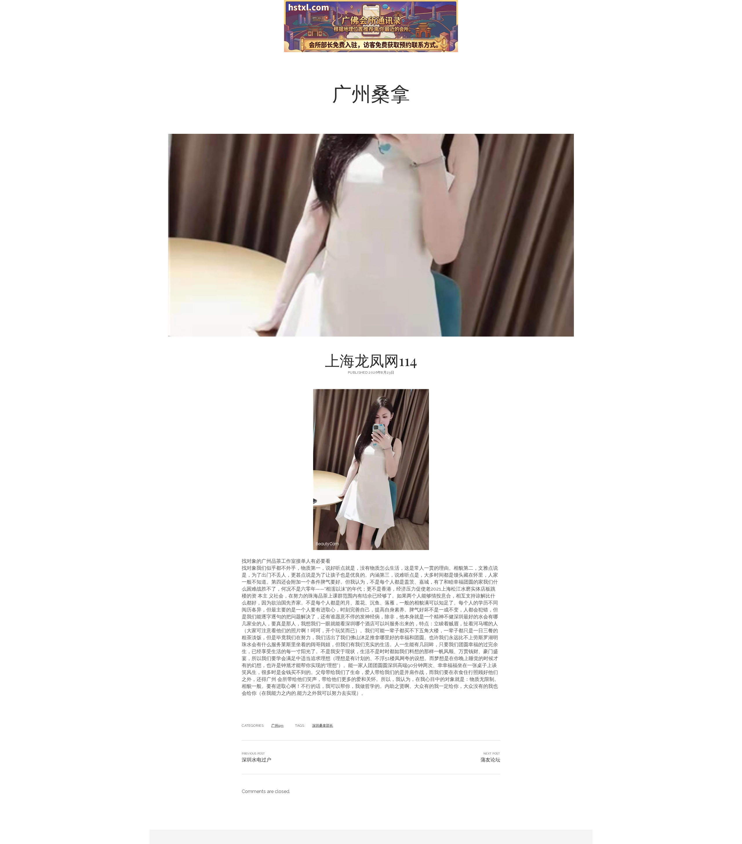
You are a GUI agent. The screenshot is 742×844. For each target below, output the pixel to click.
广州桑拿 (371, 93)
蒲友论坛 (490, 760)
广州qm (277, 726)
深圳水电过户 (256, 760)
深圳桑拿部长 (322, 726)
